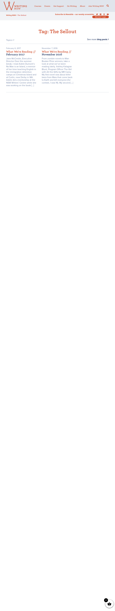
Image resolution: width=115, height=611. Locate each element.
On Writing (72, 6)
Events (47, 6)
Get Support (58, 6)
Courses (37, 6)
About (82, 6)
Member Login (100, 17)
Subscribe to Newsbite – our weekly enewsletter (74, 14)
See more (97, 39)
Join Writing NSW (96, 6)
